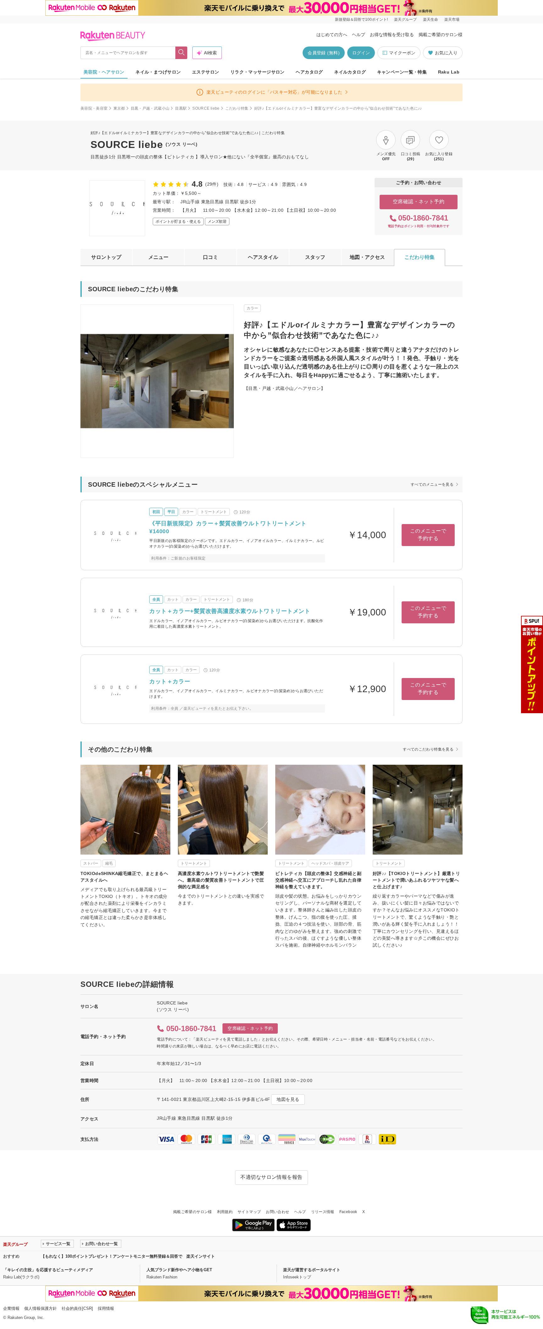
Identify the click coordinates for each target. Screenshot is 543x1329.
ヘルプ (358, 34)
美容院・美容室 (94, 108)
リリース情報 (322, 1212)
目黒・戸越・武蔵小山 (150, 108)
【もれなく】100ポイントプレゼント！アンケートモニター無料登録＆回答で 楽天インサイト (128, 1256)
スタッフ (315, 257)
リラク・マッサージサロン (257, 71)
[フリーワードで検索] (181, 52)
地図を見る (288, 1099)
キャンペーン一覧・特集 (402, 71)
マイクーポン (402, 52)
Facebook (348, 1212)
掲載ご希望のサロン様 (441, 34)
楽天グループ (405, 19)
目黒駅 (181, 108)
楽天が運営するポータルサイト (311, 1269)
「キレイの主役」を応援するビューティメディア (48, 1269)
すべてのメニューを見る (432, 484)
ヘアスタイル (263, 257)
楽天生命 (430, 19)
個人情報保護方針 (40, 1308)
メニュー (158, 257)
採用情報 (106, 1308)
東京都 (119, 108)
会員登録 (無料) (324, 52)
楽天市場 (451, 19)
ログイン (361, 52)
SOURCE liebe (205, 108)
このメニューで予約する (428, 534)
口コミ (210, 257)
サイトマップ (249, 1212)
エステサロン (205, 71)
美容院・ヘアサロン (104, 71)
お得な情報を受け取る (392, 34)
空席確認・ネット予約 (419, 201)
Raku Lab (448, 71)
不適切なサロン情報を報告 (271, 1177)
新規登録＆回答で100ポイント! (361, 19)
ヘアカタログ (309, 71)
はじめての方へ (331, 34)
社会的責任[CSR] (77, 1308)
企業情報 (11, 1308)
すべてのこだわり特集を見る (428, 749)
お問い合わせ (277, 1212)
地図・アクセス (367, 257)
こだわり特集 (237, 108)
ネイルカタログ (350, 71)
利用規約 (225, 1212)
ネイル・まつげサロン (158, 71)
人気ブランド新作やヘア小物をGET (179, 1269)
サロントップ (106, 257)
